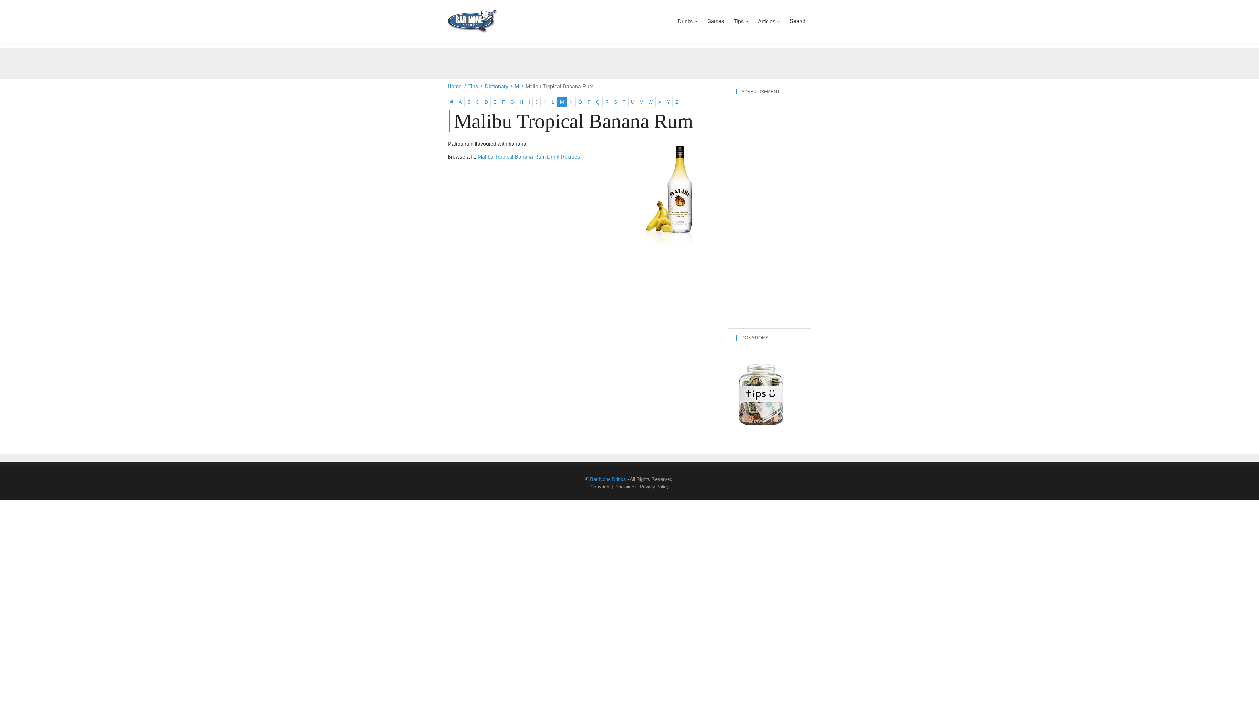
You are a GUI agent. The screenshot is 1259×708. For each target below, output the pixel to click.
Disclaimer (625, 486)
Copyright (600, 486)
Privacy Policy (654, 486)
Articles (766, 21)
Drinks (685, 21)
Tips (739, 21)
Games (715, 21)
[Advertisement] (629, 62)
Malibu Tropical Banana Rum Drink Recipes (529, 157)
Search (798, 21)
